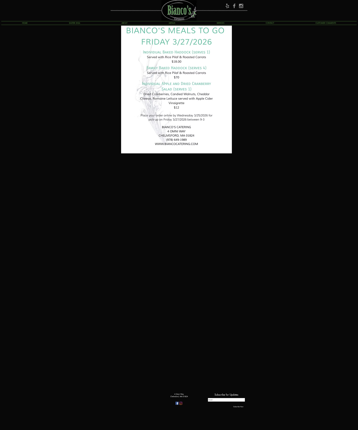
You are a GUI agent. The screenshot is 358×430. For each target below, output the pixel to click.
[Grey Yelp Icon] (227, 6)
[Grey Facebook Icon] (234, 6)
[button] (172, 23)
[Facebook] (177, 403)
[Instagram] (180, 403)
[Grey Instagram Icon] (241, 6)
